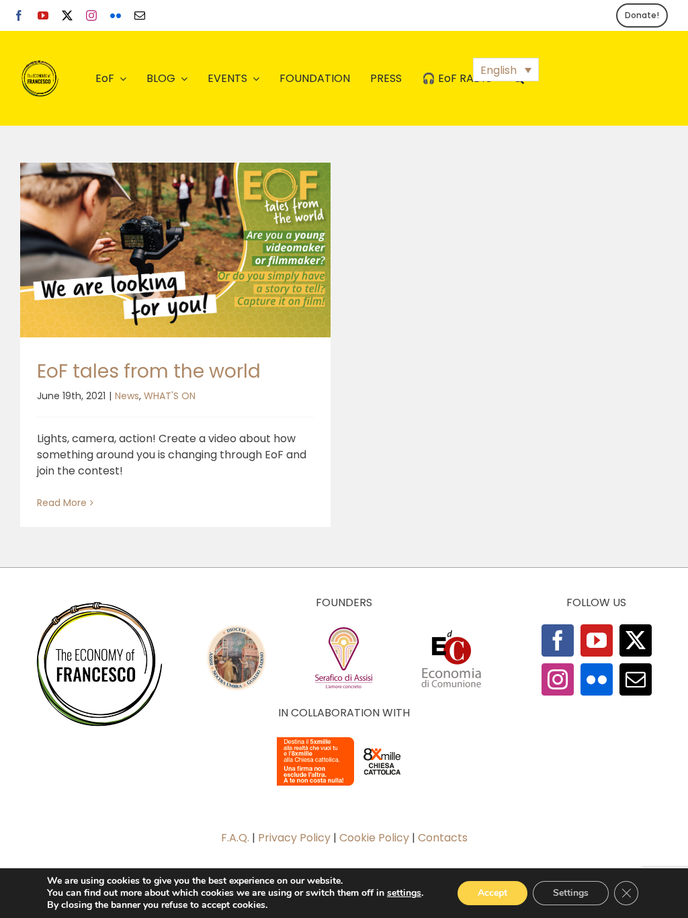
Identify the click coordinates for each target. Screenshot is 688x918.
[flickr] (115, 15)
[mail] (139, 15)
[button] (506, 69)
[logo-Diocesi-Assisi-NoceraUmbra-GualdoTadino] (236, 629)
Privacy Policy (294, 837)
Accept (492, 892)
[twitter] (67, 15)
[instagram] (91, 15)
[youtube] (43, 15)
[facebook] (18, 15)
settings (404, 893)
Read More (62, 502)
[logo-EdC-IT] (451, 629)
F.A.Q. (235, 837)
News (127, 396)
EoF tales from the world (149, 371)
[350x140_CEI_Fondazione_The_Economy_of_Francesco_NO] (344, 739)
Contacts (443, 837)
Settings (571, 892)
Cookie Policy (374, 837)
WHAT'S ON (170, 396)
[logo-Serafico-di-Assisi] (344, 629)
